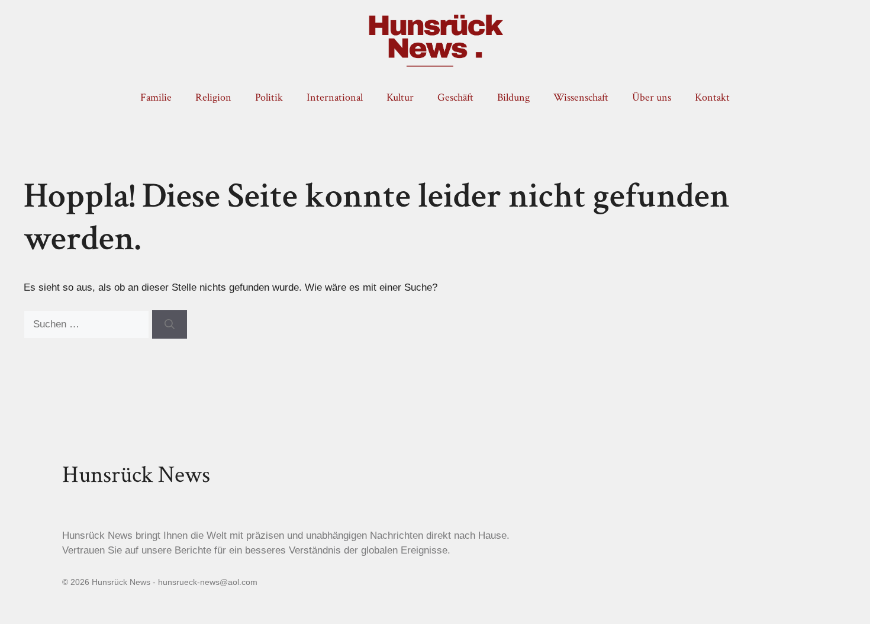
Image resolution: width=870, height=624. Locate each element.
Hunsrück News (136, 474)
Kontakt (712, 97)
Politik (269, 97)
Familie (156, 97)
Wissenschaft (580, 97)
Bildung (513, 97)
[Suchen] (169, 324)
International (335, 97)
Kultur (400, 97)
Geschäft (455, 97)
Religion (213, 97)
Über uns (651, 97)
